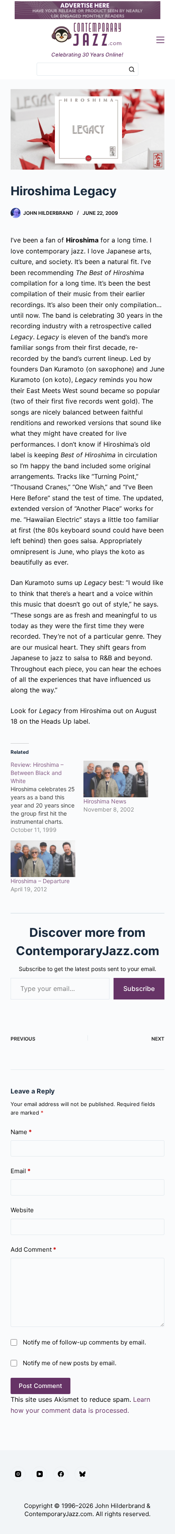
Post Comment (40, 1386)
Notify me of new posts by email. (69, 1363)
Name (21, 1132)
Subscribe (139, 988)
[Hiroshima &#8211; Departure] (43, 858)
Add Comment (33, 1249)
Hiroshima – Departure (40, 880)
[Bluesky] (82, 1474)
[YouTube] (39, 1474)
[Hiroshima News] (115, 779)
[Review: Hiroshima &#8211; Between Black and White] (47, 797)
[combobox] (81, 69)
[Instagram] (18, 1474)
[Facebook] (61, 1474)
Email (21, 1171)
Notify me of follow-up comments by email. (84, 1342)
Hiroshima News (104, 801)
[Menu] (160, 40)
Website (22, 1210)
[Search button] (132, 69)
